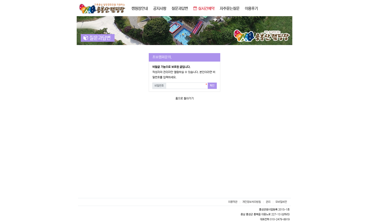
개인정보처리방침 (251, 201)
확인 (212, 85)
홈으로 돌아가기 (184, 98)
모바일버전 (281, 201)
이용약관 (232, 201)
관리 (268, 201)
